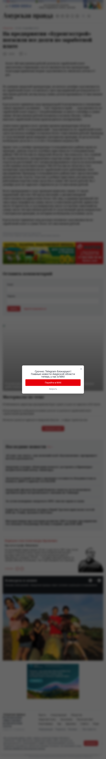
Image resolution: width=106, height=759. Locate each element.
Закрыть (53, 389)
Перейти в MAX (53, 382)
